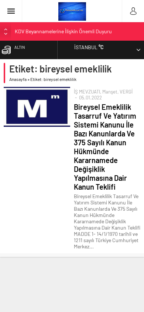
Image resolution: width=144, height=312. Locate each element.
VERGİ (126, 92)
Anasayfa (18, 79)
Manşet (109, 92)
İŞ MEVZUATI (87, 92)
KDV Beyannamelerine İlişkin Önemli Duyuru (63, 31)
